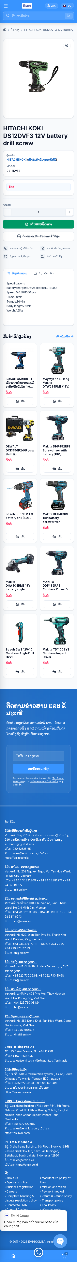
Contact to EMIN (17, 1205)
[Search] (69, 16)
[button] (38, 78)
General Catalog (17, 1209)
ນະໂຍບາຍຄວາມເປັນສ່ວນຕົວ (44, 781)
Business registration (20, 1187)
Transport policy (52, 1200)
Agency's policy (17, 1182)
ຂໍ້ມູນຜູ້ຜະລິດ (46, 273)
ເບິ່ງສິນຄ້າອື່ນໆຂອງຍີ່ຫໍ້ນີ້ (42, 159)
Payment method (53, 1191)
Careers (12, 1191)
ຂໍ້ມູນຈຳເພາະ (19, 273)
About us (12, 1178)
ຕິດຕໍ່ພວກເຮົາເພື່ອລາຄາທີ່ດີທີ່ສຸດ (41, 236)
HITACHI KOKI (16, 159)
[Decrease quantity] (7, 212)
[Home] (4, 29)
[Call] (38, 1256)
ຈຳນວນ (7, 204)
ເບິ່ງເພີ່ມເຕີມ (63, 336)
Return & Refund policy (57, 1196)
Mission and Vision (54, 1187)
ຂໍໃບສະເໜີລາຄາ (41, 224)
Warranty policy (52, 1209)
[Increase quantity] (69, 212)
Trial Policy (49, 1205)
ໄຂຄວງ (15, 29)
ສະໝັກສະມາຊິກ (39, 769)
